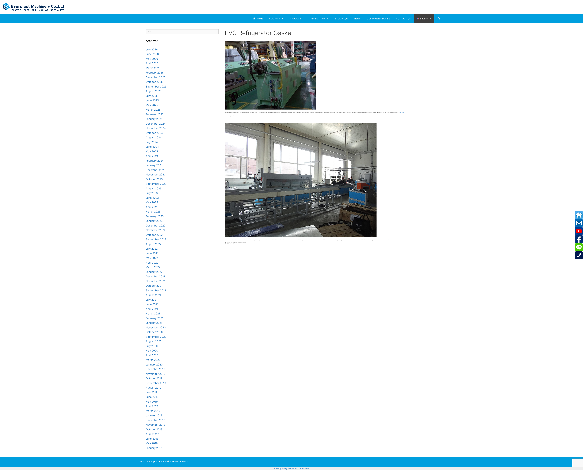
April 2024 (152, 156)
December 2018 (155, 420)
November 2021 (155, 281)
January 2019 (154, 415)
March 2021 (153, 313)
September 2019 (156, 383)
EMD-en (232, 242)
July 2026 (152, 49)
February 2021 (154, 318)
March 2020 (153, 359)
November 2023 (156, 174)
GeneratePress (180, 461)
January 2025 (154, 118)
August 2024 (154, 137)
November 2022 (155, 230)
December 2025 (155, 77)
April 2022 (152, 262)
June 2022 (152, 253)
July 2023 (152, 193)
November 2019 (155, 373)
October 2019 (154, 378)
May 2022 (152, 257)
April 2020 (152, 355)
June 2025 (152, 100)
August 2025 (153, 91)
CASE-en (228, 242)
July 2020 (152, 346)
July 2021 (151, 299)
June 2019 (152, 396)
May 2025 (152, 105)
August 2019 (153, 387)
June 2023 (152, 197)
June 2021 (152, 304)
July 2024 (152, 142)
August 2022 (153, 244)
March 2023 (153, 211)
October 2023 (154, 179)
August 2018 (153, 434)
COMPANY (275, 18)
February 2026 (155, 72)
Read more (401, 112)
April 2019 (152, 406)
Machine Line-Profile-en (241, 242)
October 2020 (154, 332)
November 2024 (156, 128)
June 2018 (152, 438)
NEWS (357, 18)
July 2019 (151, 392)
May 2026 (152, 58)
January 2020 (154, 364)
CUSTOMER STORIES (378, 18)
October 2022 (154, 234)
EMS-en (235, 242)
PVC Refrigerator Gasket (231, 116)
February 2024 (155, 160)
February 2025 (155, 114)
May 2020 (152, 350)
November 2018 (155, 424)
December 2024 (155, 123)
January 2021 (154, 322)
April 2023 (152, 207)
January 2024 (154, 165)
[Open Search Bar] (438, 18)
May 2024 (152, 151)
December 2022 (155, 225)
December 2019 (155, 369)
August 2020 (154, 341)
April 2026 (152, 63)
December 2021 (155, 276)
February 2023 (155, 216)
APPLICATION (318, 18)
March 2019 (153, 410)
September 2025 (156, 86)
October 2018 (154, 429)
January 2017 (154, 447)
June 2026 (152, 54)
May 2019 (152, 401)
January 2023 (154, 220)
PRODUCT (295, 18)
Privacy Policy (280, 468)
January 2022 (154, 271)
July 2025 (152, 95)
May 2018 (152, 443)
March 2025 (153, 109)
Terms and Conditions (298, 468)
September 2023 (156, 183)
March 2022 (153, 267)
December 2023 (155, 170)
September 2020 (156, 336)
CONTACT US (403, 18)
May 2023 (152, 202)
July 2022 (152, 248)
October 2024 (154, 132)
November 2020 (156, 327)
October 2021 (154, 285)
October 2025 (154, 81)
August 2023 (154, 188)
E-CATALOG (341, 18)
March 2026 (153, 68)
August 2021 (153, 295)
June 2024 (152, 146)
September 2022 (156, 239)
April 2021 (152, 308)
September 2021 (156, 290)
